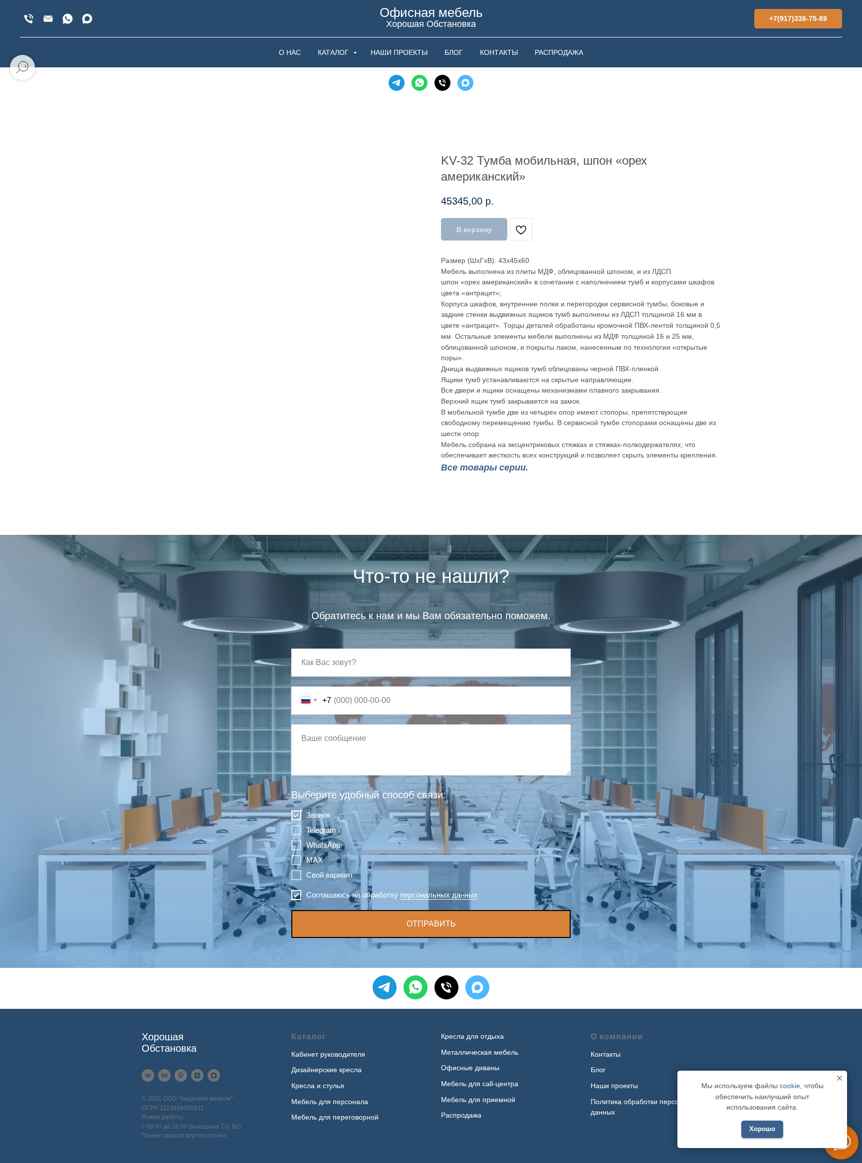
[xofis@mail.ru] (48, 18)
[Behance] (164, 1075)
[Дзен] (197, 1075)
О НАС (290, 52)
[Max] (87, 18)
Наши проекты (614, 1086)
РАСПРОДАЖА (559, 52)
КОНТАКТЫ (499, 52)
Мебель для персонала (329, 1102)
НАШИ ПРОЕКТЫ (399, 52)
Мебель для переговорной (335, 1117)
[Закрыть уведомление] (840, 1078)
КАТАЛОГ (334, 52)
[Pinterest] (181, 1075)
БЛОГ (453, 52)
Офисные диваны (470, 1068)
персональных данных (439, 895)
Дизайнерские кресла (326, 1070)
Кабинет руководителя (328, 1054)
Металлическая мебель (479, 1052)
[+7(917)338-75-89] (28, 18)
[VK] (148, 1075)
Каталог (308, 1036)
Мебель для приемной (478, 1100)
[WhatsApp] (67, 18)
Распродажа (461, 1115)
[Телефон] (442, 83)
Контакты (606, 1054)
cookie (790, 1086)
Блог (598, 1070)
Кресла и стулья (317, 1086)
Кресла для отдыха (472, 1036)
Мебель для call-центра (479, 1084)
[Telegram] (397, 83)
